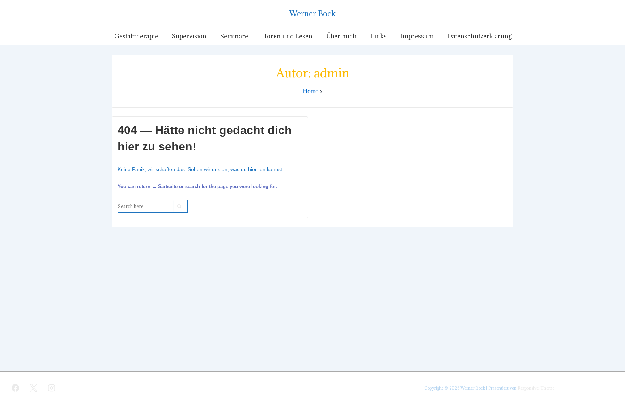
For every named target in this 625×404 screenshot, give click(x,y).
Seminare (234, 36)
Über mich (341, 36)
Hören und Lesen (287, 36)
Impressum (417, 36)
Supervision (189, 36)
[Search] (180, 206)
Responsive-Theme (536, 388)
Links (378, 36)
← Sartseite (165, 186)
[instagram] (52, 387)
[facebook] (15, 387)
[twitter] (34, 387)
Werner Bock (312, 13)
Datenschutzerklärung (479, 36)
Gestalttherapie (136, 36)
